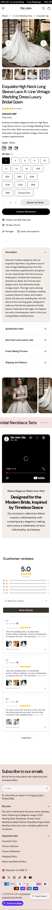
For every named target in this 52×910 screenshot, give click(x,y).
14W (38, 168)
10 (45, 160)
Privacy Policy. (8, 798)
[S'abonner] (47, 788)
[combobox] (46, 601)
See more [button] (41, 636)
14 (16, 168)
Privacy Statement (11, 851)
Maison (5, 16)
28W (7, 192)
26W (33, 184)
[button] (12, 109)
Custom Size (24, 192)
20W (32, 176)
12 (6, 168)
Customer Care (9, 841)
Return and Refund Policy (14, 861)
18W (19, 176)
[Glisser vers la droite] (43, 43)
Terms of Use (36, 795)
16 (27, 168)
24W (20, 184)
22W (7, 184)
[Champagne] (16, 148)
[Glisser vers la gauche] (8, 43)
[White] (4, 148)
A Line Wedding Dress (22, 16)
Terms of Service (10, 846)
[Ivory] (10, 148)
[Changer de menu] (3, 8)
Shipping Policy (9, 856)
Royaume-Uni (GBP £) (16, 870)
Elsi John (26, 8)
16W (7, 176)
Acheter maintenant (26, 211)
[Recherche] (43, 8)
